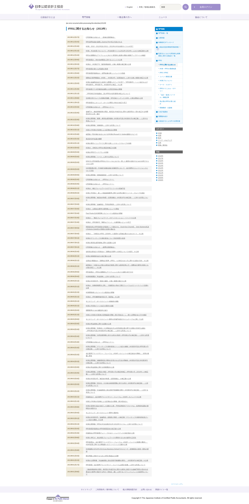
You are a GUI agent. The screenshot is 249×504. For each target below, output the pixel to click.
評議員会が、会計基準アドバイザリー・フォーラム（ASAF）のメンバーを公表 (113, 397)
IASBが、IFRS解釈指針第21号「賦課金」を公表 (103, 297)
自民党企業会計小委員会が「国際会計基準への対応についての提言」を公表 (112, 252)
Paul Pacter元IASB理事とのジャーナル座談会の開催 (104, 213)
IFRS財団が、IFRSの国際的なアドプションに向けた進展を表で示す (109, 272)
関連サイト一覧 (161, 489)
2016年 (160, 161)
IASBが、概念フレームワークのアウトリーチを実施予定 (105, 188)
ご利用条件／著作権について (107, 489)
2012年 (160, 170)
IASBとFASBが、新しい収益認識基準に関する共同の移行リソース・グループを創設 (115, 193)
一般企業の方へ (124, 17)
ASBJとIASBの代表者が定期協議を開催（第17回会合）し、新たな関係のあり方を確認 (116, 315)
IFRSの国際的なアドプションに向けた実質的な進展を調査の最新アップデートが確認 (115, 55)
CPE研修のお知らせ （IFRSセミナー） (100, 107)
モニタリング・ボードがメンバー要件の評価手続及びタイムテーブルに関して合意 (114, 319)
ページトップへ (178, 484)
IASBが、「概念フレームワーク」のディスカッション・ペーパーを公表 (111, 218)
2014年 (160, 166)
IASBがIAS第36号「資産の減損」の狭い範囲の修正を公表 (106, 281)
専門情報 (86, 17)
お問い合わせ (146, 489)
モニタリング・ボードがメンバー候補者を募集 (102, 301)
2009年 (160, 178)
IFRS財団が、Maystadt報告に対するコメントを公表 (104, 60)
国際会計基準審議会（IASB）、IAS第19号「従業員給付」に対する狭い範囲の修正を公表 (117, 78)
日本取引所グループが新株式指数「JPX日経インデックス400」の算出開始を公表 (114, 98)
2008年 (160, 180)
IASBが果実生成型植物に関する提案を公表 (101, 243)
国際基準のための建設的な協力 (97, 310)
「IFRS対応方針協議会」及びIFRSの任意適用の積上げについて (108, 93)
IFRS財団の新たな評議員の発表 (97, 69)
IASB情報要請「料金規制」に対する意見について (103, 276)
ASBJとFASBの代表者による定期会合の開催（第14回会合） (107, 401)
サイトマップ (86, 489)
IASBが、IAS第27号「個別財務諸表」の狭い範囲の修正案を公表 (108, 64)
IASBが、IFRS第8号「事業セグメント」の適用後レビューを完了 (108, 222)
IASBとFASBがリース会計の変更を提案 (99, 306)
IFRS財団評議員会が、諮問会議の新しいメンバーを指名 (105, 73)
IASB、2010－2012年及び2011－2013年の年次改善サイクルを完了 (109, 46)
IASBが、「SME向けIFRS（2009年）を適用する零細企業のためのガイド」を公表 (114, 234)
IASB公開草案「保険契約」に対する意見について (103, 125)
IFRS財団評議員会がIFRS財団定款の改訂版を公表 (103, 429)
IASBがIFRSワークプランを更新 (97, 152)
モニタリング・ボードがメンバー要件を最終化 (102, 413)
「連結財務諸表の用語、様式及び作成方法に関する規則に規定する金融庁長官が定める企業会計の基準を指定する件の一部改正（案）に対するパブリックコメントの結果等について (117, 471)
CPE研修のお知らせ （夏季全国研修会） (101, 247)
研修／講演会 (162, 145)
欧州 (159, 138)
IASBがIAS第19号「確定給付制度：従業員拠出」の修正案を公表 (108, 379)
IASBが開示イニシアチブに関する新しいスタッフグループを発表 (108, 143)
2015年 (160, 163)
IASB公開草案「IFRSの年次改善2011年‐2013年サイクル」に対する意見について (114, 424)
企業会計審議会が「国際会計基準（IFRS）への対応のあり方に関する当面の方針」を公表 (117, 261)
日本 (159, 143)
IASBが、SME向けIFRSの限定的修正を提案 (101, 148)
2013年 (160, 168)
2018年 (160, 156)
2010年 (160, 175)
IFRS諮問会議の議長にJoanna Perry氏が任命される (104, 42)
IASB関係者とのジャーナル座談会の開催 (100, 292)
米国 (159, 135)
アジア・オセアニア (165, 140)
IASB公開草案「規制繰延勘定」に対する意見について (105, 175)
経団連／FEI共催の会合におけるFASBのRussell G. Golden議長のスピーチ (112, 134)
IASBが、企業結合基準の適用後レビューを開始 (102, 209)
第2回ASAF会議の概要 (94, 139)
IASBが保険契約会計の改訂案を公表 (98, 256)
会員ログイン (206, 7)
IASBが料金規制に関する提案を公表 (98, 324)
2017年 (160, 158)
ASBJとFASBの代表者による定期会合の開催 (101, 130)
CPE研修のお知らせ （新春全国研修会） (101, 37)
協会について (201, 17)
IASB (160, 133)
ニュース (163, 17)
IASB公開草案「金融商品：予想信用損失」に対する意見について (108, 204)
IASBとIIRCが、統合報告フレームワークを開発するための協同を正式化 (111, 438)
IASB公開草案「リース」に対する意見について (102, 157)
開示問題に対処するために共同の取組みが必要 (102, 456)
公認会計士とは (47, 17)
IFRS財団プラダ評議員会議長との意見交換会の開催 (104, 89)
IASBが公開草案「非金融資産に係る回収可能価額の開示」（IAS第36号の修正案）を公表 (117, 460)
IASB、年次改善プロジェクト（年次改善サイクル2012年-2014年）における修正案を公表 (117, 51)
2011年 (160, 173)
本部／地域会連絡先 (147, 7)
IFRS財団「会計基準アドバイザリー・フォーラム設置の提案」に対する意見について (115, 465)
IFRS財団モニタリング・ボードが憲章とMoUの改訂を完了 (106, 103)
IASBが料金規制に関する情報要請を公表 (100, 367)
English (130, 7)
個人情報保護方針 (130, 489)
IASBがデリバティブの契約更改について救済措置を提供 (105, 238)
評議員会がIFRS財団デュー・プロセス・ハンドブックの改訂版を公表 (110, 433)
